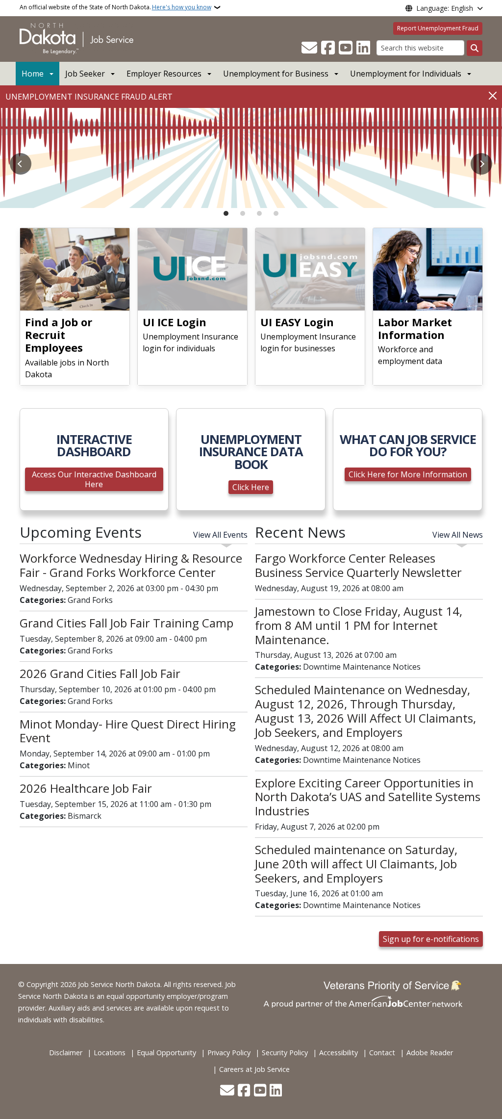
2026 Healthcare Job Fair (86, 788)
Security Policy (285, 1052)
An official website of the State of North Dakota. (115, 7)
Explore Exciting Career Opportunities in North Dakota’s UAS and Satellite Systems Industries (367, 797)
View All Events (220, 534)
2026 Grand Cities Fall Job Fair (100, 673)
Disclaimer (65, 1052)
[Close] (493, 96)
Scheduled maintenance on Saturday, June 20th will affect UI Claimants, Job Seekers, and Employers (356, 863)
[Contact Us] (309, 48)
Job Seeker (85, 73)
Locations (110, 1052)
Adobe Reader (429, 1052)
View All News (457, 534)
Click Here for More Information (408, 474)
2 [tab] (242, 213)
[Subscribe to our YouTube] (345, 48)
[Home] (76, 38)
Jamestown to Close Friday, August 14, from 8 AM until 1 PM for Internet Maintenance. (358, 625)
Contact (382, 1052)
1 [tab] (226, 213)
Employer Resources (163, 73)
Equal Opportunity (166, 1052)
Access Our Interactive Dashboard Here (94, 479)
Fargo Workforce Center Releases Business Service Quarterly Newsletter (358, 565)
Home (33, 73)
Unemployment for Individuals (405, 73)
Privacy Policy (229, 1052)
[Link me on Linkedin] (363, 48)
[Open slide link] (251, 158)
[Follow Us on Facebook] (328, 48)
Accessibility (338, 1052)
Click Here (250, 487)
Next (481, 164)
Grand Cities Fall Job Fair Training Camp (126, 623)
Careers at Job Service (254, 1069)
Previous (20, 164)
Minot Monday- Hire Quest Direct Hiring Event (128, 731)
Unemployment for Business (275, 73)
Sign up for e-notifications (431, 939)
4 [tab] (276, 213)
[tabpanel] (251, 158)
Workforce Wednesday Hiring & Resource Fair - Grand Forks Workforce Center (131, 565)
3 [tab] (259, 213)
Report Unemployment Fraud (437, 28)
